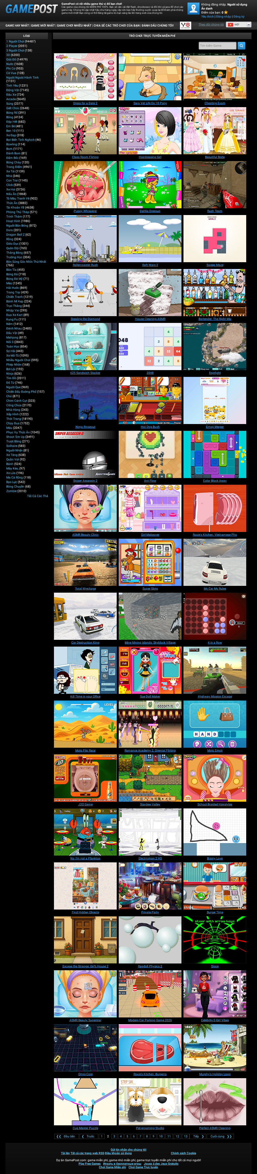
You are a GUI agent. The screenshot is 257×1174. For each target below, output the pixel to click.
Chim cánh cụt (16, 400)
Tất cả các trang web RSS (87, 1153)
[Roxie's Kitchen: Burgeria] (150, 1048)
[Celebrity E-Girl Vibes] (214, 994)
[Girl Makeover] (150, 508)
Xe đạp (11, 135)
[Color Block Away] (214, 454)
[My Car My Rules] (214, 562)
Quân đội (12, 248)
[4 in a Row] (214, 616)
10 (161, 1136)
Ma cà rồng (14, 477)
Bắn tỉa (11, 269)
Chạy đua (13, 423)
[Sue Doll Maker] (150, 670)
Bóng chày (13, 162)
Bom (9, 149)
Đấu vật (11, 333)
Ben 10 (11, 130)
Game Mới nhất (43, 25)
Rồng (9, 239)
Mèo (9, 283)
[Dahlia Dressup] (150, 185)
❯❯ (221, 1136)
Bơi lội (10, 369)
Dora (9, 230)
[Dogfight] (214, 346)
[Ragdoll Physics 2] (150, 940)
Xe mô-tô (12, 355)
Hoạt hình (13, 221)
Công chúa (14, 405)
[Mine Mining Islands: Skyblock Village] (150, 616)
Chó (9, 396)
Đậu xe (11, 94)
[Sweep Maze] (214, 238)
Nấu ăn (11, 194)
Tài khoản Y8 (15, 207)
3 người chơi (15, 50)
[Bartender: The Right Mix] (214, 292)
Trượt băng (13, 441)
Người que (13, 387)
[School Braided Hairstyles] (214, 778)
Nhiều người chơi (18, 360)
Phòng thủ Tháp (17, 212)
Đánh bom (13, 153)
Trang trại (13, 292)
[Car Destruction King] (85, 616)
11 (169, 1136)
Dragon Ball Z (15, 234)
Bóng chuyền (15, 486)
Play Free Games (90, 1163)
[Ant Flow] (150, 454)
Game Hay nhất (17, 25)
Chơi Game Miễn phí (112, 1167)
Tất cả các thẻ (37, 496)
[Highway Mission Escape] (214, 670)
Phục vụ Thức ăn (18, 432)
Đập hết (11, 121)
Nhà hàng (13, 409)
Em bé (10, 126)
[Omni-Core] (85, 1048)
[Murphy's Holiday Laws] (214, 1048)
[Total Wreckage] (85, 562)
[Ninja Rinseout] (85, 400)
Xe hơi (10, 189)
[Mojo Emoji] (214, 724)
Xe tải (10, 171)
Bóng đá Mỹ (14, 279)
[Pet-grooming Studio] (150, 1102)
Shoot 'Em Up (15, 437)
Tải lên (65, 1153)
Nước (10, 64)
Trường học (14, 257)
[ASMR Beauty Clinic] (85, 508)
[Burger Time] (214, 886)
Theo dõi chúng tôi (211, 24)
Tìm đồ (11, 378)
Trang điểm (14, 167)
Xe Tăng (12, 455)
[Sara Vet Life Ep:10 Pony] (150, 77)
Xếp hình (12, 414)
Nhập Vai (12, 310)
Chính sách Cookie (183, 1153)
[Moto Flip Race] (85, 724)
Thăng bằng (14, 252)
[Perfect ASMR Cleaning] (214, 1102)
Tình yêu (12, 85)
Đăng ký (238, 16)
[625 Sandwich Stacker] (85, 346)
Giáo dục (12, 243)
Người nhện (14, 450)
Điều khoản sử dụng (118, 1153)
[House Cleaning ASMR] (150, 292)
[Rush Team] (214, 185)
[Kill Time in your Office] (85, 670)
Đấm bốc (12, 158)
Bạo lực (11, 482)
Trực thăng (14, 306)
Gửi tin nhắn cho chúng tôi (128, 1149)
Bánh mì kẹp (14, 301)
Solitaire (11, 446)
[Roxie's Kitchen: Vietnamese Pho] (214, 508)
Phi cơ (10, 68)
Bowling (11, 144)
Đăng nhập (223, 16)
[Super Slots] (150, 562)
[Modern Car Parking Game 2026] (150, 994)
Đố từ (10, 382)
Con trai (12, 180)
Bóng (9, 117)
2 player (11, 46)
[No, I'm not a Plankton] (85, 832)
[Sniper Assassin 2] (85, 454)
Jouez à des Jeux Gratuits (161, 1163)
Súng (9, 103)
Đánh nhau (14, 328)
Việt (236, 24)
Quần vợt (12, 459)
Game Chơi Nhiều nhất (74, 25)
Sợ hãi (10, 351)
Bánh (9, 464)
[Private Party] (150, 886)
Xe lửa (11, 473)
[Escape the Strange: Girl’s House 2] (85, 940)
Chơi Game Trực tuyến (143, 1167)
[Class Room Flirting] (85, 131)
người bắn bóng (17, 225)
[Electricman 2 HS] (150, 832)
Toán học (12, 346)
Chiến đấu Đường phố (21, 391)
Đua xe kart (14, 315)
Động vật (12, 90)
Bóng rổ (12, 112)
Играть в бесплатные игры (122, 1163)
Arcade (11, 99)
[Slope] (214, 940)
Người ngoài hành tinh (22, 77)
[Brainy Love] (214, 832)
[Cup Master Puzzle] (85, 1102)
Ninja (10, 373)
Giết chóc (12, 108)
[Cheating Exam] (214, 77)
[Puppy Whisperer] (85, 185)
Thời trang (13, 419)
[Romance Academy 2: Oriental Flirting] (150, 724)
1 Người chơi (15, 41)
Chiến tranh (14, 297)
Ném (9, 324)
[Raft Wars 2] (150, 238)
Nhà (9, 176)
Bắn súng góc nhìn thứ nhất (26, 261)
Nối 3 (10, 342)
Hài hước (12, 288)
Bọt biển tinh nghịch (20, 140)
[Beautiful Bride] (214, 131)
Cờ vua (11, 73)
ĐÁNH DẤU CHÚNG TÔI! (158, 25)
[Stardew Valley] (150, 778)
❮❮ (65, 1136)
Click (9, 185)
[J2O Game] (85, 778)
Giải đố (11, 59)
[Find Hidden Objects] (85, 886)
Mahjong (12, 337)
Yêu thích (207, 16)
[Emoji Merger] (214, 400)
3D (8, 55)
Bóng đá (12, 274)
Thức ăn (12, 203)
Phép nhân (14, 364)
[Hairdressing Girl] (150, 131)
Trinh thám (14, 216)
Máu (9, 428)
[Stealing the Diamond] (85, 292)
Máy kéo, (12, 468)
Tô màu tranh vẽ (17, 198)
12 (177, 1136)
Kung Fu (12, 319)
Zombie (11, 491)
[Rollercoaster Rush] (85, 238)
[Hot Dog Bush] (150, 400)
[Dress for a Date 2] (85, 77)
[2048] (150, 346)
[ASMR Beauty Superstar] (85, 994)
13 (185, 1136)
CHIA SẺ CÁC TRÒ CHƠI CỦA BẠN (117, 25)
